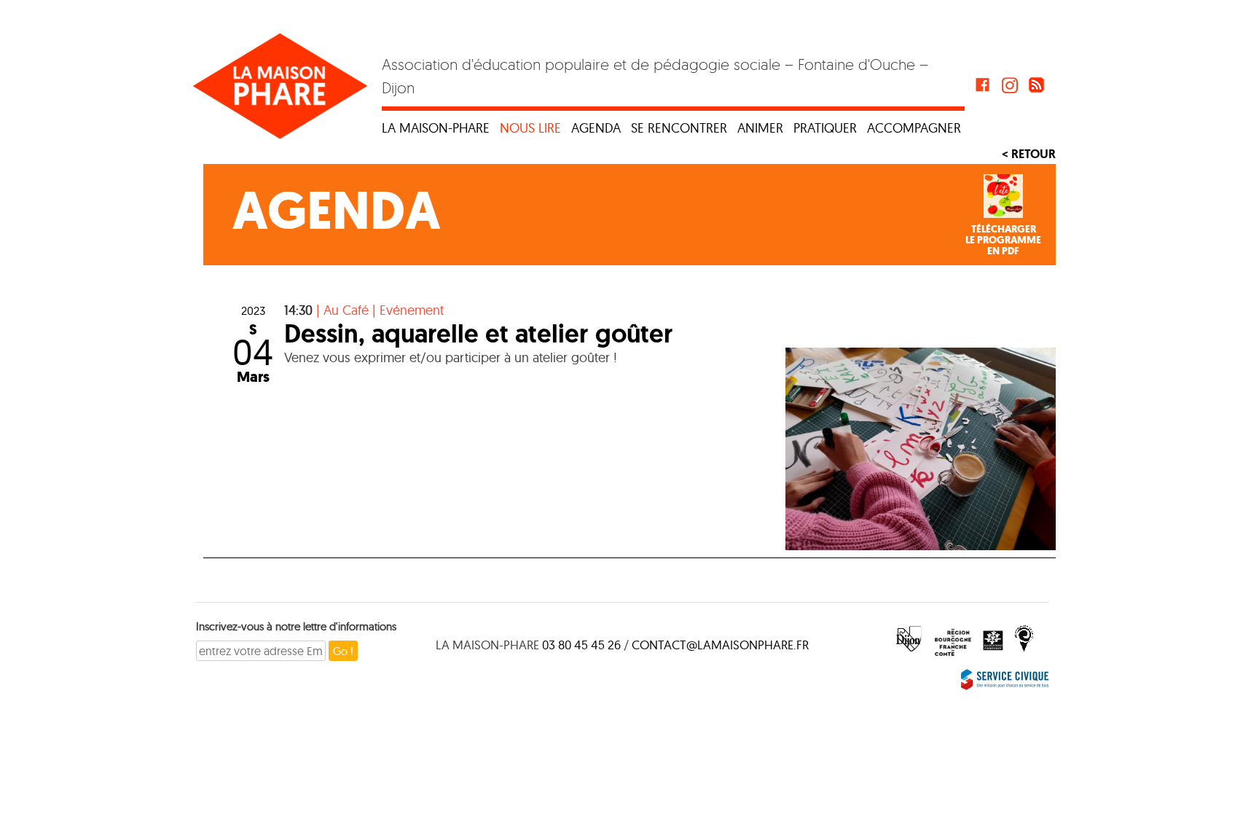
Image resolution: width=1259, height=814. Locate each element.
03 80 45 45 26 (581, 644)
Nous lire (530, 128)
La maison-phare (436, 128)
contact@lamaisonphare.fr (720, 644)
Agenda (596, 128)
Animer (760, 128)
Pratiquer (825, 128)
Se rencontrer (679, 128)
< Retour (1029, 154)
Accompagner (914, 128)
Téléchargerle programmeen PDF (1003, 240)
